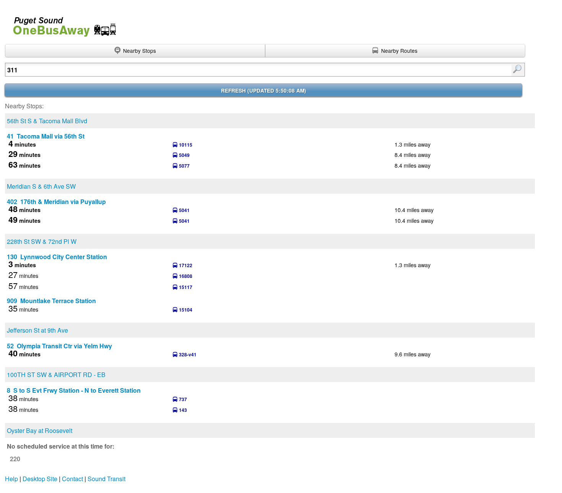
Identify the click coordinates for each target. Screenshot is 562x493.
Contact (72, 478)
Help (11, 478)
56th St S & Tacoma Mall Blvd (47, 120)
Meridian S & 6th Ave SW (41, 186)
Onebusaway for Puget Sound (61, 23)
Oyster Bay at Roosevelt (39, 430)
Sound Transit (106, 478)
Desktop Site (40, 478)
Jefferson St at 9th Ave (37, 330)
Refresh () (263, 90)
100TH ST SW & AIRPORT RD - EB (56, 374)
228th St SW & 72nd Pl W (41, 241)
